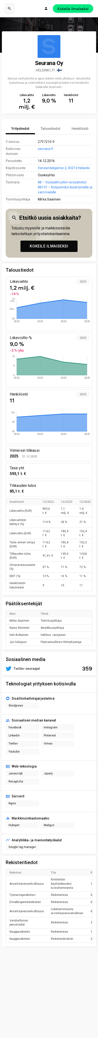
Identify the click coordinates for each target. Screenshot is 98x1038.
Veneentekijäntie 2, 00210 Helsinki (64, 168)
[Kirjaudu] (46, 8)
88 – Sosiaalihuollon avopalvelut (62, 182)
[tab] (20, 128)
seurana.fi (45, 149)
